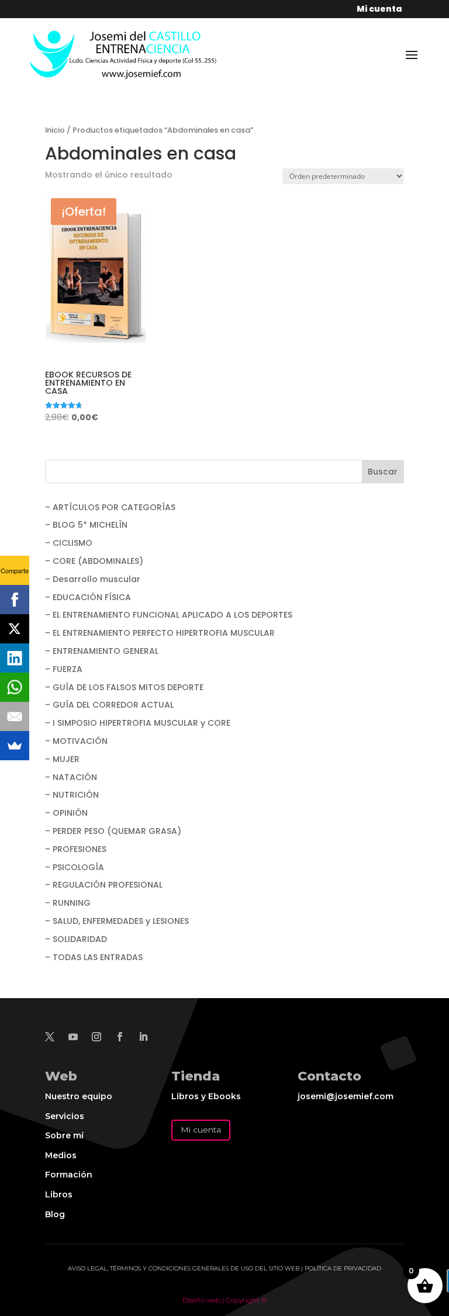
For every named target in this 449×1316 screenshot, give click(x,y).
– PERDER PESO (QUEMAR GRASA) (113, 831)
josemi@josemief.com (345, 1096)
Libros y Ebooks (206, 1096)
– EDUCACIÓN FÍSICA (88, 597)
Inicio (55, 130)
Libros (58, 1194)
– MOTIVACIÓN (76, 741)
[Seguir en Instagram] (96, 1036)
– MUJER (62, 759)
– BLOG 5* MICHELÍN (86, 525)
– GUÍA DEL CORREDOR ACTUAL (109, 705)
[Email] (14, 716)
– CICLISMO (68, 543)
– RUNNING (68, 903)
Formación (68, 1174)
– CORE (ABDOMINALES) (94, 561)
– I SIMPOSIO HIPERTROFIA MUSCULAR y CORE (137, 723)
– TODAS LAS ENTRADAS (94, 957)
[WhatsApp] (14, 687)
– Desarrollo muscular (92, 579)
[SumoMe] (14, 745)
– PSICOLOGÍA (74, 867)
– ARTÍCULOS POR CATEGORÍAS (110, 507)
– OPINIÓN (66, 813)
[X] (14, 628)
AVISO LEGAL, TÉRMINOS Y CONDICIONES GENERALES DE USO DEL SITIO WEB (183, 1268)
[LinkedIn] (14, 658)
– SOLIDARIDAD (76, 939)
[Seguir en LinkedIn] (143, 1036)
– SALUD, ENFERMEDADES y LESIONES (117, 921)
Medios (61, 1155)
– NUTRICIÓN (72, 795)
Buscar (383, 471)
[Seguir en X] (49, 1036)
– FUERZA (63, 669)
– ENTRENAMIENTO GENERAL (101, 651)
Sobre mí (64, 1135)
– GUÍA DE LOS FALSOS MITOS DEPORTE (124, 687)
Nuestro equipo (78, 1096)
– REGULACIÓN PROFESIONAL (104, 885)
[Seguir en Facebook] (119, 1036)
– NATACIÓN (71, 777)
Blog (55, 1214)
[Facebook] (14, 599)
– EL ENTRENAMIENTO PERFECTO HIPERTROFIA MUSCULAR (160, 633)
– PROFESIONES (75, 849)
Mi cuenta (201, 1129)
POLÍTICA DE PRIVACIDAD (343, 1268)
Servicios (64, 1116)
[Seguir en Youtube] (73, 1036)
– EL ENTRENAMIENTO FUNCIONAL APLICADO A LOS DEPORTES (168, 615)
